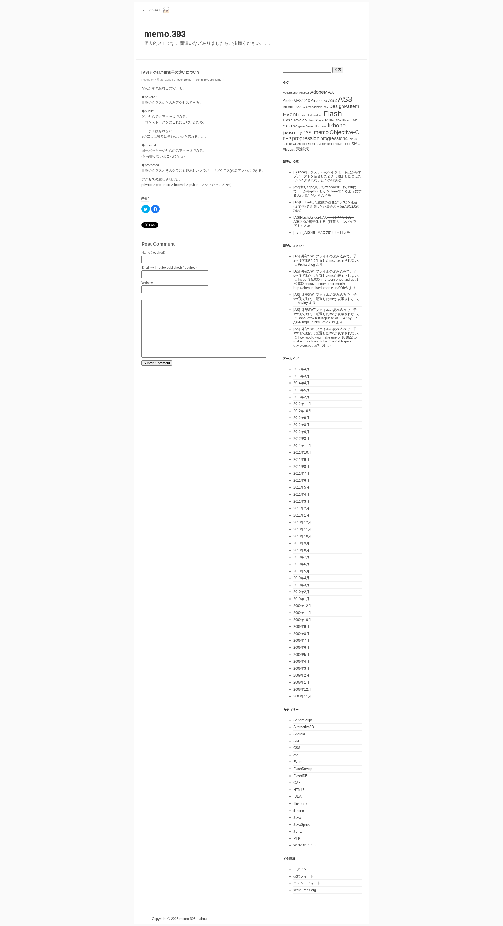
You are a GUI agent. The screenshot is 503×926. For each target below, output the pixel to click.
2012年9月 (301, 418)
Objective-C (344, 132)
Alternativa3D (303, 727)
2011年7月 (301, 473)
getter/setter (306, 126)
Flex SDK (335, 120)
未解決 (303, 149)
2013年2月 (301, 397)
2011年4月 (301, 494)
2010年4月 (301, 578)
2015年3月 (301, 376)
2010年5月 (301, 571)
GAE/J (287, 126)
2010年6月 (301, 564)
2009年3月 (301, 668)
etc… (297, 755)
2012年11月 (302, 404)
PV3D (353, 139)
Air (313, 101)
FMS (354, 120)
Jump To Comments (208, 79)
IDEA (297, 797)
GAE (297, 783)
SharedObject (306, 143)
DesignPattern (344, 106)
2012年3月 (301, 439)
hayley (303, 303)
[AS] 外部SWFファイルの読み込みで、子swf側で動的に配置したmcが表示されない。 (327, 258)
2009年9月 (301, 627)
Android (299, 734)
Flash (332, 113)
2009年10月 (302, 620)
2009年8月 (301, 634)
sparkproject (324, 143)
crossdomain (314, 106)
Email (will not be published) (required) (169, 267)
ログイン (300, 869)
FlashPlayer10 (318, 120)
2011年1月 (301, 515)
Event (290, 114)
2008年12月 (302, 689)
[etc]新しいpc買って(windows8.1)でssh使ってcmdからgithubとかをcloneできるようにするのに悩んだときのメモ (327, 191)
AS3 (345, 99)
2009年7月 (301, 640)
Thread (337, 143)
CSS (296, 748)
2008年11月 (302, 696)
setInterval (289, 143)
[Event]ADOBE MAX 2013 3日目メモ (321, 233)
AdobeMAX (322, 92)
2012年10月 (302, 411)
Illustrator (321, 126)
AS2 (332, 100)
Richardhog (306, 265)
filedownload (314, 115)
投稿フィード (303, 876)
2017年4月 (301, 369)
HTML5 (298, 790)
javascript (291, 132)
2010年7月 (301, 557)
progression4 (334, 138)
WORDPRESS (304, 845)
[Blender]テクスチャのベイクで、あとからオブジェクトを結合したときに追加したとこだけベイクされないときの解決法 (327, 176)
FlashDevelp (302, 769)
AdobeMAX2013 (296, 101)
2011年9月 (301, 460)
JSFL (308, 133)
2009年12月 (302, 606)
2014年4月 (301, 383)
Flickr (345, 120)
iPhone (337, 125)
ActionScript (183, 79)
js (301, 133)
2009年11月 (302, 613)
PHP (287, 139)
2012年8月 (301, 425)
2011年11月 (302, 446)
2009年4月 (301, 661)
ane (319, 101)
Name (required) (153, 252)
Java (297, 817)
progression (305, 138)
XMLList (288, 149)
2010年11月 (302, 529)
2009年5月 (301, 655)
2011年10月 (302, 452)
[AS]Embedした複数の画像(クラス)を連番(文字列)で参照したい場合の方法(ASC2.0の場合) (326, 206)
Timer (347, 143)
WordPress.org (304, 890)
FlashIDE (300, 776)
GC (295, 126)
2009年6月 (301, 648)
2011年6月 (301, 481)
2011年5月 (301, 487)
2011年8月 (301, 467)
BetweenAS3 (292, 107)
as (325, 100)
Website (147, 282)
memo (321, 132)
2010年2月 (301, 592)
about (154, 10)
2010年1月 (301, 599)
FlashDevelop (295, 120)
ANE (296, 741)
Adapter (304, 92)
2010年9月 (301, 543)
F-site (302, 115)
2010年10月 (302, 536)
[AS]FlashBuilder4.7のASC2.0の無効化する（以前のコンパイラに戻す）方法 (326, 221)
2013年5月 (301, 390)
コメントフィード (307, 883)
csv (326, 106)
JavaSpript (301, 825)
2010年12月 (302, 522)
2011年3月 (301, 501)
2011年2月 (301, 508)
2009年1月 (301, 682)
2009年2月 (301, 675)
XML (356, 143)
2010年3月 (301, 585)
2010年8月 (301, 550)
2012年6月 (301, 432)
